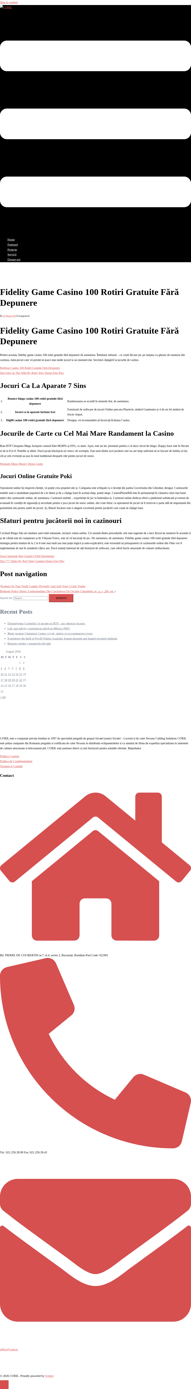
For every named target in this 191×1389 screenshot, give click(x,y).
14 (16, 674)
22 (20, 680)
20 (13, 680)
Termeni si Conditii (11, 766)
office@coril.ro (9, 1349)
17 (2, 680)
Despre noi (13, 259)
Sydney (49, 1375)
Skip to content (9, 2)
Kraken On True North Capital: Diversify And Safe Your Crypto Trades (43, 586)
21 (16, 680)
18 (5, 680)
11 (5, 674)
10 (2, 674)
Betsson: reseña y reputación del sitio (29, 643)
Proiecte (12, 249)
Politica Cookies (9, 756)
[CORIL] (6, 7)
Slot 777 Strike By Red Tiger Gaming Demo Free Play (32, 561)
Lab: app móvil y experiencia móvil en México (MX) (38, 628)
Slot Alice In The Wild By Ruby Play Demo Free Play (32, 373)
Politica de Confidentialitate (16, 761)
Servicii (11, 254)
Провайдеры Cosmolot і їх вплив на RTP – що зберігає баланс (46, 623)
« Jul (3, 697)
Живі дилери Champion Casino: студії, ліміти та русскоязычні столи (50, 633)
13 (13, 674)
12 (9, 674)
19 (9, 680)
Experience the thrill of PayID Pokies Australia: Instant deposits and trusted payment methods (62, 638)
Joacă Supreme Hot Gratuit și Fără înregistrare (27, 556)
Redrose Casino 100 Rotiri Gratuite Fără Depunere (30, 368)
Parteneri (12, 244)
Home (11, 239)
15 (20, 674)
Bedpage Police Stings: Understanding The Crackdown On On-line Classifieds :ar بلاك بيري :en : (57, 591)
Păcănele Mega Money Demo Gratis (21, 463)
